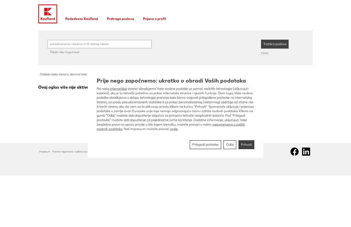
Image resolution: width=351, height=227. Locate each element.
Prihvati (246, 145)
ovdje (174, 129)
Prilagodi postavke (205, 145)
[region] (175, 113)
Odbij (230, 145)
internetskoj (118, 89)
